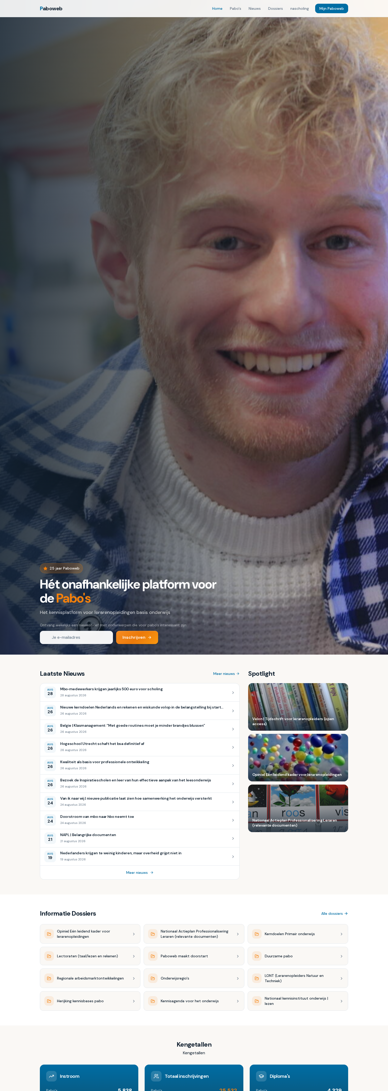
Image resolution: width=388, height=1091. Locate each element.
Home (217, 8)
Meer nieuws (224, 673)
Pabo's (235, 8)
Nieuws (255, 8)
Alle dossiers (332, 913)
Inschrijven (133, 637)
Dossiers (275, 8)
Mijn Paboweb (331, 8)
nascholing (299, 8)
